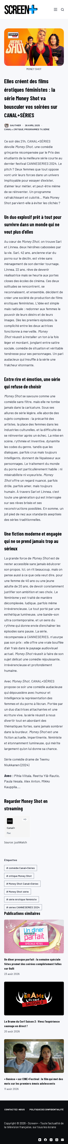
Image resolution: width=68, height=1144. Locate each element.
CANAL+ (8, 129)
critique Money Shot (19, 875)
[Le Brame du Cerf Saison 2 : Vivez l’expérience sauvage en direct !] (34, 998)
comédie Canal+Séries (20, 867)
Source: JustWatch (15, 842)
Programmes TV (33, 129)
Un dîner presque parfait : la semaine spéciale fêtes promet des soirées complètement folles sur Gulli (33, 963)
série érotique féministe (21, 899)
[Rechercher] (62, 9)
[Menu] (55, 9)
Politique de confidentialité (46, 1109)
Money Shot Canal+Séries (22, 883)
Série (46, 129)
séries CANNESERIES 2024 (23, 907)
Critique (18, 129)
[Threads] (56, 1139)
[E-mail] (62, 1139)
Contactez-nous (14, 1109)
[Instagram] (51, 1139)
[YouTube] (39, 1139)
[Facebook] (45, 1139)
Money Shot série (17, 891)
